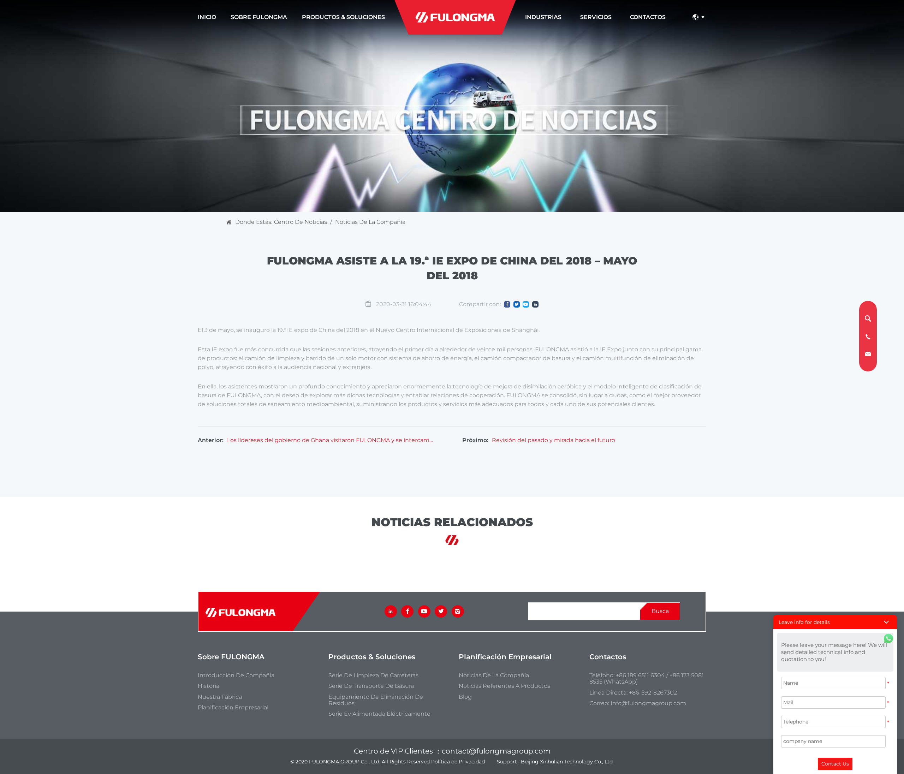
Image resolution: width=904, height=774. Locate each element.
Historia (208, 686)
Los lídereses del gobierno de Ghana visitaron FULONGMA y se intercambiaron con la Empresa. (331, 440)
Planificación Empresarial (233, 707)
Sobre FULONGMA (259, 17)
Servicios (596, 17)
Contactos (648, 17)
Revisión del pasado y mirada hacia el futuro (553, 440)
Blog (465, 697)
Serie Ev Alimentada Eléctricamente (379, 714)
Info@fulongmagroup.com (648, 703)
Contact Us (835, 764)
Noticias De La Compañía (370, 222)
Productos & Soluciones (343, 17)
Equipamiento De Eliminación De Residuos (375, 700)
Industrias (543, 17)
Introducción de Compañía (236, 675)
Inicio (207, 17)
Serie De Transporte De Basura (371, 686)
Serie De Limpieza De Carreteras (373, 675)
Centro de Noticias (300, 222)
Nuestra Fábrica (220, 697)
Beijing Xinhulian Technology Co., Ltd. (567, 761)
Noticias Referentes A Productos (504, 686)
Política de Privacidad (458, 761)
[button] (835, 622)
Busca (660, 611)
